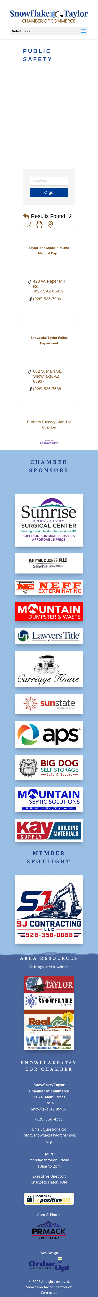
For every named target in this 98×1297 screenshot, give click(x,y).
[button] (26, 216)
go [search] (51, 192)
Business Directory (41, 422)
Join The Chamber (56, 424)
